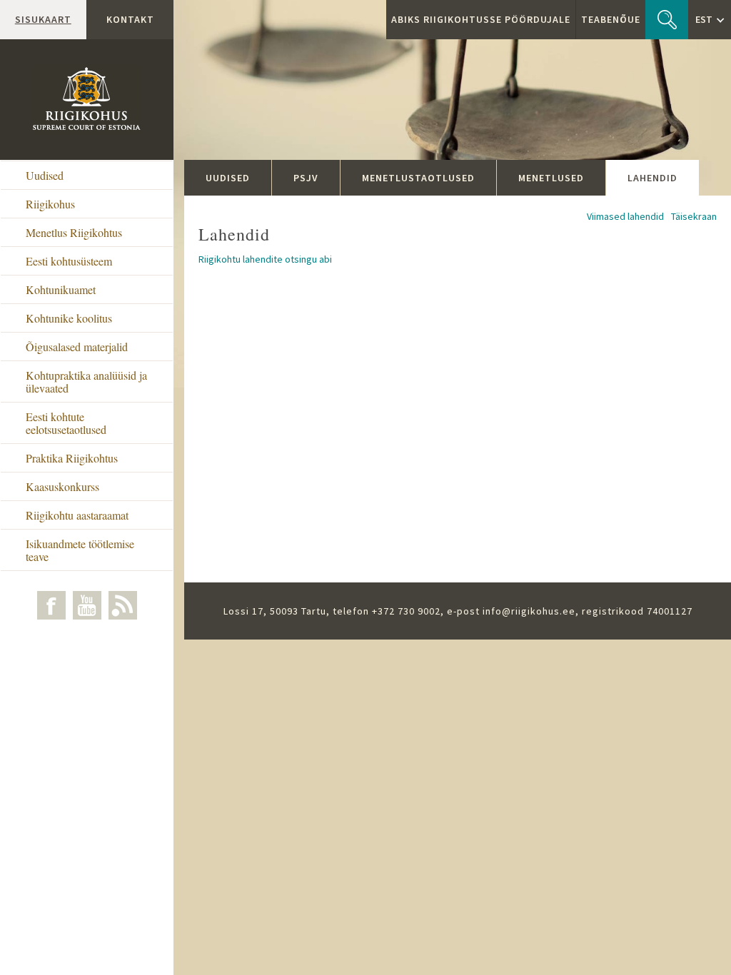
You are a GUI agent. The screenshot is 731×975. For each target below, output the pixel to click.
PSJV (305, 177)
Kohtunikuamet (61, 289)
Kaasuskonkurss (62, 486)
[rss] (123, 605)
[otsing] (666, 19)
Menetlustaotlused (418, 177)
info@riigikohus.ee (529, 611)
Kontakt (130, 19)
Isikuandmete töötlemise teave (80, 550)
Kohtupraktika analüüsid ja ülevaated (86, 381)
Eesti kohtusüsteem (69, 260)
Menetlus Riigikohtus (74, 232)
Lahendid (652, 177)
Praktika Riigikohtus (72, 457)
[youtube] (87, 605)
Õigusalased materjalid (77, 346)
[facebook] (51, 605)
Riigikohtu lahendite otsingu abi (265, 259)
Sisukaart (43, 19)
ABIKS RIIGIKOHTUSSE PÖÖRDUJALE (480, 19)
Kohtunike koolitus (69, 317)
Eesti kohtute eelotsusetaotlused (66, 423)
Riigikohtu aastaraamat (77, 514)
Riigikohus (50, 203)
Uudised (45, 175)
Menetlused (551, 177)
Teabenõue (610, 19)
